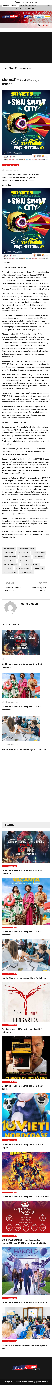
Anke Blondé (9, 549)
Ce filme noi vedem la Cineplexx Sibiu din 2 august (25, 1302)
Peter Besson (9, 561)
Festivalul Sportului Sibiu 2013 (39, 589)
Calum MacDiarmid (26, 549)
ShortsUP (7, 568)
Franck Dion (8, 553)
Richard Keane (25, 561)
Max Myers (39, 557)
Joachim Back (39, 553)
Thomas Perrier (10, 572)
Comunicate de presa (11, 165)
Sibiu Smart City (22, 568)
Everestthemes (42, 1382)
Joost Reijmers (10, 557)
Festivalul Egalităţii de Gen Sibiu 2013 (13, 589)
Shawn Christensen (30, 564)
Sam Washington (10, 564)
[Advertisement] (26, 789)
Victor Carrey (26, 572)
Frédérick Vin (23, 553)
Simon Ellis (38, 568)
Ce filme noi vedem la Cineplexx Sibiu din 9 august (25, 1197)
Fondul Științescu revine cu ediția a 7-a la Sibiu (24, 749)
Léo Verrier (25, 557)
